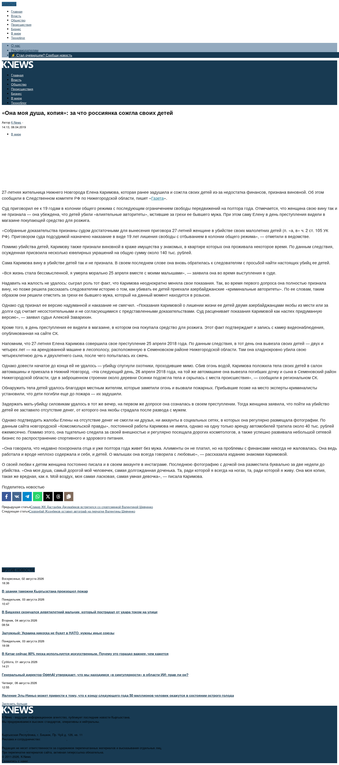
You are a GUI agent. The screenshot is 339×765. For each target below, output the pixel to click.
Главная (16, 11)
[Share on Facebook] (6, 496)
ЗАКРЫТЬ (9, 4)
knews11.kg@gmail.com (67, 730)
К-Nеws (16, 122)
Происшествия (21, 24)
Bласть (16, 16)
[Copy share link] (68, 496)
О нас (15, 45)
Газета (157, 198)
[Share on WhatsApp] (37, 496)
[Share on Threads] (58, 496)
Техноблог (18, 38)
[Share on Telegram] (27, 496)
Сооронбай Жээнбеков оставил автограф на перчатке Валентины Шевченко (82, 511)
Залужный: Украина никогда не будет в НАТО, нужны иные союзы (58, 632)
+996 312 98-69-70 (14, 730)
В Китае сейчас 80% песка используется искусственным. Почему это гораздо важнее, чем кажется (85, 653)
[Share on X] (48, 496)
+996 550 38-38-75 (54, 739)
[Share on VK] (16, 496)
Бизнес (16, 29)
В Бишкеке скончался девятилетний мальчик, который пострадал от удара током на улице (80, 611)
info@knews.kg (39, 730)
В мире (16, 33)
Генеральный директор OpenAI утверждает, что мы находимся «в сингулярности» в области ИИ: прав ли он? (95, 674)
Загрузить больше (14, 703)
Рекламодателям (24, 50)
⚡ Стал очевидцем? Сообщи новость (41, 55)
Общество (18, 20)
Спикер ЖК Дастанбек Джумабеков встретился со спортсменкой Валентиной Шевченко (91, 507)
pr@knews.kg (77, 739)
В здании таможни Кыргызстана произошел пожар (45, 591)
